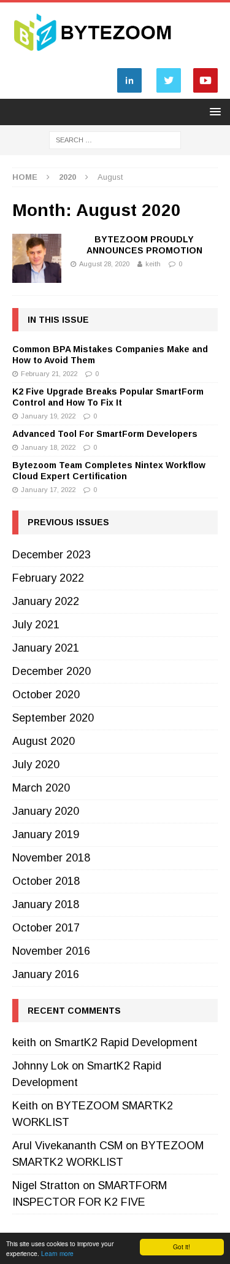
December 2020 (51, 671)
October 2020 (46, 694)
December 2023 (51, 555)
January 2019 (45, 834)
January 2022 (45, 601)
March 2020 (41, 788)
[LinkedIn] (129, 92)
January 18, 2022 (48, 447)
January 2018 (45, 904)
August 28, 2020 (104, 264)
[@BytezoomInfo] (168, 92)
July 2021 (35, 625)
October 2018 (46, 881)
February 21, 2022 (49, 373)
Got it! (181, 1246)
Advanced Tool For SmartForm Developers (104, 434)
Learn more (57, 1253)
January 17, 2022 (48, 489)
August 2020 (43, 741)
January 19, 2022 (48, 416)
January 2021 (45, 648)
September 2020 (53, 718)
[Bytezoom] (93, 55)
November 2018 (51, 858)
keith (153, 264)
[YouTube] (205, 92)
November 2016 (51, 951)
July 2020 (35, 764)
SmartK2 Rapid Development (126, 1042)
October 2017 (46, 928)
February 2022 (48, 578)
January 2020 (45, 811)
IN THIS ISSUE (58, 320)
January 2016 (45, 974)
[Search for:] (115, 139)
